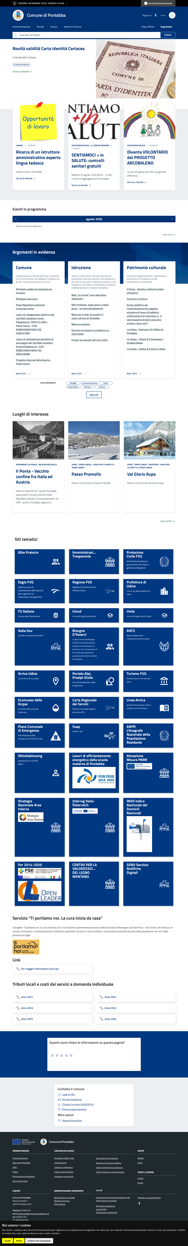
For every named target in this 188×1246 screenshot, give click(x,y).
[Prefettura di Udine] (164, 591)
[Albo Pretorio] (56, 561)
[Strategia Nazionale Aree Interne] (56, 827)
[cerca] (172, 15)
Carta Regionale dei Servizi (84, 702)
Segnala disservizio (72, 1120)
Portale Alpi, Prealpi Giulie (82, 675)
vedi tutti (94, 394)
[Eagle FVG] (56, 591)
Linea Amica (136, 700)
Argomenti (166, 27)
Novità (141, 1150)
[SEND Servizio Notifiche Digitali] (164, 883)
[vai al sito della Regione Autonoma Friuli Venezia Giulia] (40, 3)
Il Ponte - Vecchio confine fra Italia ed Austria (34, 476)
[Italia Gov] (56, 646)
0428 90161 (78, 1104)
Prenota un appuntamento (149, 1197)
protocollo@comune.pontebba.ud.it (33, 1213)
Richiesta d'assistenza (105, 1206)
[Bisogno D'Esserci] (110, 646)
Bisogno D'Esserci (79, 632)
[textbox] (93, 1055)
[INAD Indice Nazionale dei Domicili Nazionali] (164, 827)
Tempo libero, (85, 464)
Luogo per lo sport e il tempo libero (148, 466)
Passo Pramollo (86, 474)
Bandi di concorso (62, 1200)
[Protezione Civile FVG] (164, 561)
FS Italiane (26, 611)
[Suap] (110, 736)
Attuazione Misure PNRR (137, 757)
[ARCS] (164, 646)
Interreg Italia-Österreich (83, 803)
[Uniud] (110, 615)
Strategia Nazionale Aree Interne (29, 804)
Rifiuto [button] (19, 1240)
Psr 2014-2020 (30, 864)
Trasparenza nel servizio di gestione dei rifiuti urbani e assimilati (113, 1199)
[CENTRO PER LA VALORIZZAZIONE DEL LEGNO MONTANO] (110, 883)
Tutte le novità (21, 71)
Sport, (75, 464)
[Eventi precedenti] (16, 219)
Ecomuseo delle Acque (30, 702)
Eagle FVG (26, 582)
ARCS (131, 630)
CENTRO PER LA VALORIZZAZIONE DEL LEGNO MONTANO (86, 870)
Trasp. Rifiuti (147, 27)
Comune (24, 267)
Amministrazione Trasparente (85, 554)
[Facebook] (154, 15)
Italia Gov (25, 630)
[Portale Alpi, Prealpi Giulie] (110, 681)
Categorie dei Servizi (64, 1150)
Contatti (17, 1190)
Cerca (167, 35)
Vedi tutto (168, 234)
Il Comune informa (100, 145)
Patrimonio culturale (146, 267)
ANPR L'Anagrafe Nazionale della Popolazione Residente (138, 734)
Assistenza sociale (136, 145)
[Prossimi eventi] (172, 219)
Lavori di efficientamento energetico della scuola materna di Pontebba (91, 759)
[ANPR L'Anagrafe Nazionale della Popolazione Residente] (164, 735)
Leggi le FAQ (68, 1094)
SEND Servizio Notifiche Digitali (138, 868)
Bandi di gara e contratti (64, 1197)
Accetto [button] (8, 1240)
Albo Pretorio (28, 552)
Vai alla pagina (24, 178)
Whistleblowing (30, 755)
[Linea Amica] (164, 707)
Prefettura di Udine (136, 584)
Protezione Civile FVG (135, 554)
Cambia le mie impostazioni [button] (39, 1240)
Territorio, (154, 464)
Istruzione (81, 267)
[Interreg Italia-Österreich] (110, 827)
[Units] (164, 615)
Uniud (76, 611)
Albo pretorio (59, 1204)
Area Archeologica (47, 464)
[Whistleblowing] (56, 772)
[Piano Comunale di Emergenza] (56, 736)
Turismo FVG (136, 673)
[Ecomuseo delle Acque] (56, 707)
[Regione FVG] (110, 591)
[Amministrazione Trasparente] (110, 561)
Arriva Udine (27, 673)
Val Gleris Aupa (141, 474)
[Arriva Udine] (56, 681)
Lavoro (19, 145)
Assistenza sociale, (81, 145)
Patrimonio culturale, (27, 464)
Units (131, 611)
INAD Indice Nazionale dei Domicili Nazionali (137, 806)
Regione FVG (82, 582)
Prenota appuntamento (74, 1109)
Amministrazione (21, 1150)
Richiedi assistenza (72, 1099)
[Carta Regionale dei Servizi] (110, 707)
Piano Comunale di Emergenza (30, 728)
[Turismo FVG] (164, 681)
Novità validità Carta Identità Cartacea (49, 48)
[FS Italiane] (56, 615)
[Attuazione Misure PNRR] (164, 772)
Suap (76, 726)
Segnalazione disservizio (106, 1212)
